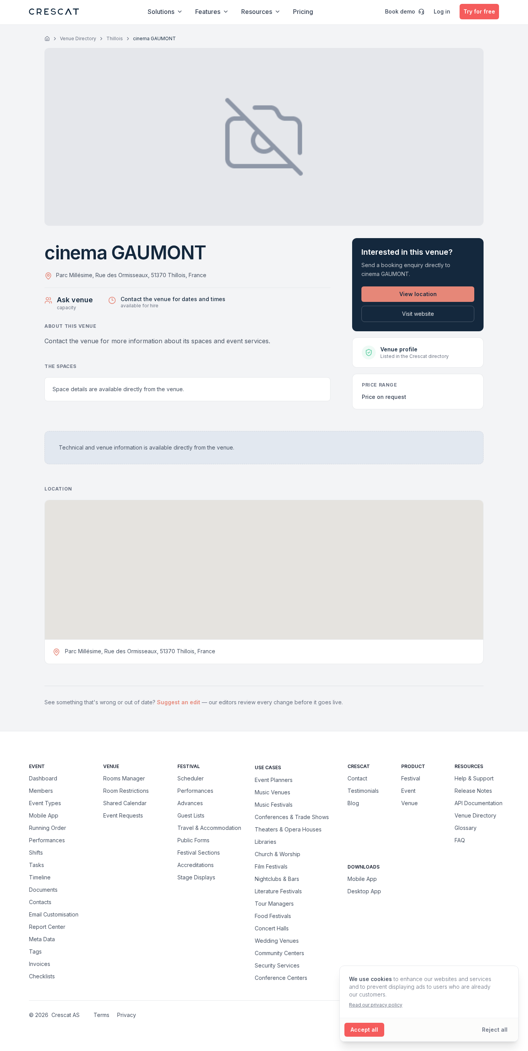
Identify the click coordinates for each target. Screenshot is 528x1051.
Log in (442, 11)
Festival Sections (198, 852)
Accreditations (195, 865)
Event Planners (274, 779)
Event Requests (123, 815)
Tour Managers (274, 903)
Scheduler (190, 778)
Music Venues (272, 792)
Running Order (47, 827)
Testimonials (363, 790)
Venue (409, 803)
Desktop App (364, 891)
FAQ (460, 840)
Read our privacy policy (375, 1005)
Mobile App (43, 815)
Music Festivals (274, 804)
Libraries (265, 841)
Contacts (40, 902)
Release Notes (473, 790)
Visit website (418, 313)
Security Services (277, 965)
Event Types (45, 803)
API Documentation (478, 803)
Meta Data (42, 939)
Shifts (36, 852)
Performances (47, 840)
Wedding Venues (277, 940)
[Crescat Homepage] (54, 11)
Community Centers (279, 952)
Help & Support (474, 778)
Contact (357, 778)
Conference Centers (281, 977)
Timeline (40, 877)
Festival (410, 778)
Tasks (36, 865)
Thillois (114, 38)
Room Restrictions (126, 790)
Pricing (303, 11)
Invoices (39, 964)
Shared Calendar (124, 803)
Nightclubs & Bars (277, 878)
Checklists (42, 976)
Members (41, 790)
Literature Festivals (278, 890)
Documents (43, 889)
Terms (101, 1015)
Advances (190, 803)
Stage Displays (196, 877)
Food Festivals (273, 915)
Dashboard (43, 778)
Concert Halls (272, 928)
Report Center (47, 926)
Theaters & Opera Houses (288, 829)
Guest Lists (190, 815)
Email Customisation (53, 914)
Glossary (466, 827)
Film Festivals (271, 866)
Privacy (126, 1015)
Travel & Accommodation (209, 827)
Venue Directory (78, 38)
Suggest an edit (179, 702)
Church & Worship (277, 853)
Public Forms (193, 840)
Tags (35, 951)
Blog (353, 803)
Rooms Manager (124, 778)
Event (408, 790)
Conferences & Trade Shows (292, 816)
